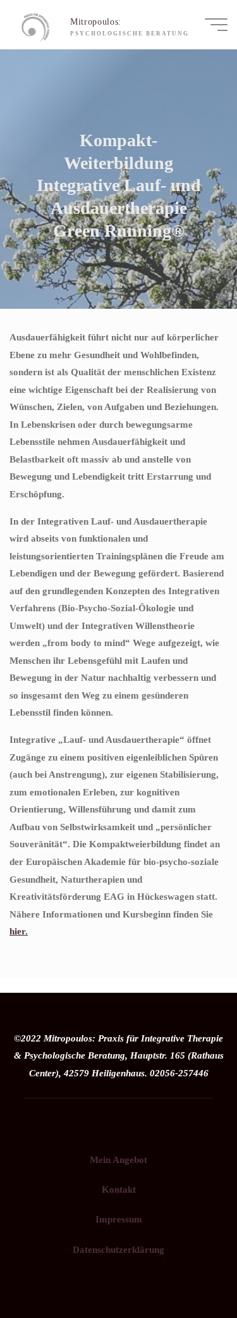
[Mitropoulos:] (35, 24)
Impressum (118, 1219)
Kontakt (119, 1189)
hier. (18, 931)
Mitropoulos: (95, 22)
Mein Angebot (118, 1159)
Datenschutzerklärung (118, 1249)
